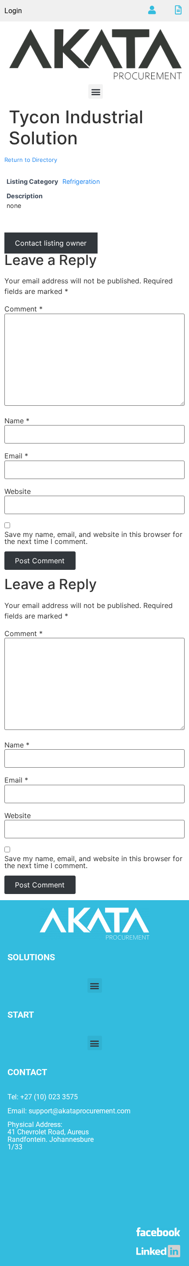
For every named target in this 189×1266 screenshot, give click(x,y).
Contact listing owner (51, 243)
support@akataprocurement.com (80, 1111)
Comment (23, 308)
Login (13, 11)
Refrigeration (81, 181)
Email (16, 455)
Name (16, 420)
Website (17, 491)
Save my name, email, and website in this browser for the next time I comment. (93, 538)
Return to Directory (30, 159)
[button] (95, 91)
